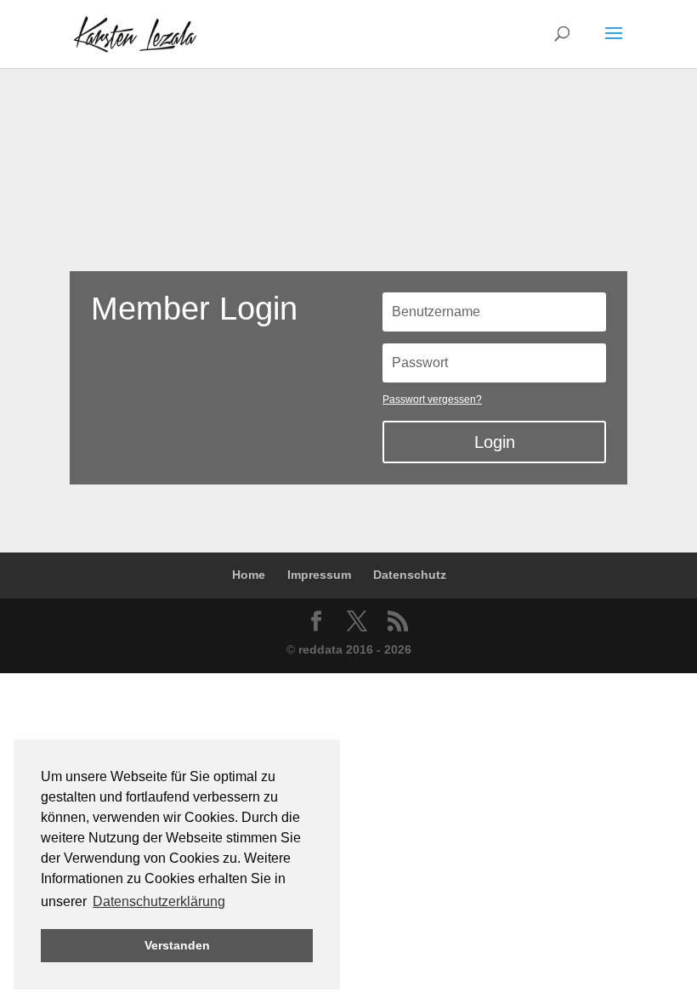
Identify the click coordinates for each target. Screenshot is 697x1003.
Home (248, 574)
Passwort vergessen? (432, 399)
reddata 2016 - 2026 (354, 649)
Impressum (319, 574)
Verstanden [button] (177, 945)
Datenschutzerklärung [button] (159, 901)
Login (494, 442)
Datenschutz (409, 574)
